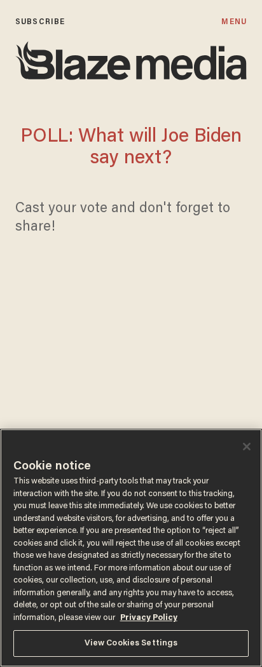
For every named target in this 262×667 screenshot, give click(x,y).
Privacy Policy (148, 618)
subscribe (40, 22)
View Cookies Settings (131, 643)
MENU (233, 22)
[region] (131, 548)
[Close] (247, 447)
